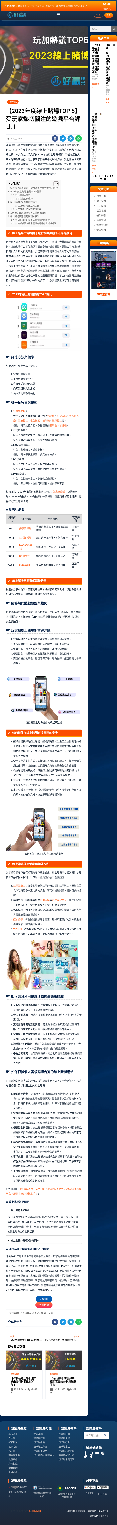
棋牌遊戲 (35, 420)
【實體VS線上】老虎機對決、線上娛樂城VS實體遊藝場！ (108, 64)
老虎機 (51, 415)
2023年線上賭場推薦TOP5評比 (26, 191)
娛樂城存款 (64, 1442)
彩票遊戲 (62, 415)
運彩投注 (57, 420)
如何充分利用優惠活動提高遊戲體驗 (32, 220)
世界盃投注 (14, 1472)
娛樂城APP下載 (66, 1455)
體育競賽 (101, 196)
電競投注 (23, 420)
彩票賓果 (101, 220)
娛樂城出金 (64, 1446)
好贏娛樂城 (10, 6)
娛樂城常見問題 (66, 1459)
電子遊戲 (101, 201)
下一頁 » (103, 179)
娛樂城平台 (26, 1313)
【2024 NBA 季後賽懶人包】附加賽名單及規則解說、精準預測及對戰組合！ (96, 59)
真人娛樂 (101, 205)
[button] (58, 13)
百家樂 (11, 1438)
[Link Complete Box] (24, 1375)
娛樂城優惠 (14, 1313)
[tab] (44, 1221)
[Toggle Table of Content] (54, 183)
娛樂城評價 (39, 1438)
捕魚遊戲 (101, 215)
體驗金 (53, 425)
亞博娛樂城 (25, 537)
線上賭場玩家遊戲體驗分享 (23, 202)
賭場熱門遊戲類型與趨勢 (27, 205)
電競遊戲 (13, 1468)
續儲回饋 (45, 900)
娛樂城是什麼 (40, 1446)
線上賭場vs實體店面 (44, 1455)
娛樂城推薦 (37, 1313)
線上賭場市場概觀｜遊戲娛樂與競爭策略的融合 (34, 188)
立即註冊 (44, 1299)
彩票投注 (13, 1463)
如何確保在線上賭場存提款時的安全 (28, 212)
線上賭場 (48, 1313)
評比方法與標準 (22, 195)
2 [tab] (44, 1403)
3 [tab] (46, 1403)
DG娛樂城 (24, 556)
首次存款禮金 (59, 900)
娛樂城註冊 (64, 1434)
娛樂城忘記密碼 (66, 1451)
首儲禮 (63, 425)
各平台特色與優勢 (24, 198)
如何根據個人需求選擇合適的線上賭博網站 (35, 223)
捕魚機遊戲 (14, 1455)
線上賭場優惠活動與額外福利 (25, 216)
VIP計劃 (17, 929)
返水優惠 (18, 919)
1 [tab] (41, 1403)
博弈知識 (22, 6)
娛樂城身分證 (40, 1451)
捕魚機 (46, 420)
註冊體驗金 (19, 885)
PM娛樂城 (24, 565)
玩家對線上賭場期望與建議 (28, 209)
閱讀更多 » (107, 102)
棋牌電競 (101, 210)
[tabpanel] (24, 1374)
